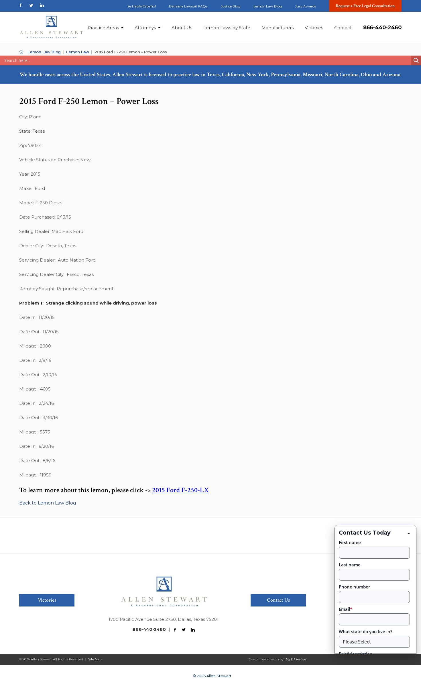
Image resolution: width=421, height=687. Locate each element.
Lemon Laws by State (226, 27)
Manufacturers (277, 27)
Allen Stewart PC (21, 52)
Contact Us (278, 600)
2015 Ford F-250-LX (180, 490)
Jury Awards (305, 6)
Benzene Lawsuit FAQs (188, 6)
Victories (314, 27)
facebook (21, 5)
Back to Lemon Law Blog (47, 503)
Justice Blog (230, 6)
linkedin (42, 5)
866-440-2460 (382, 27)
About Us (182, 27)
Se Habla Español (141, 6)
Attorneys (145, 27)
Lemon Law (77, 52)
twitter (31, 5)
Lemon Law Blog (267, 6)
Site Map (94, 659)
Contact (343, 27)
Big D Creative (295, 659)
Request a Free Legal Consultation (365, 6)
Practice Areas (103, 27)
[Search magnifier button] (416, 60)
